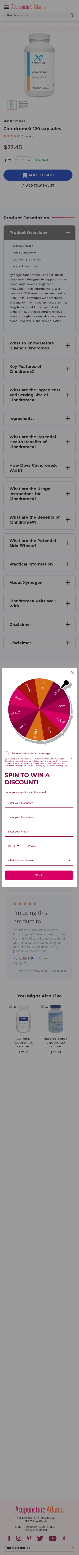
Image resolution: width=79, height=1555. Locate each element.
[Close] (72, 672)
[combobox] (13, 846)
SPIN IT (39, 875)
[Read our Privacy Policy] (71, 759)
